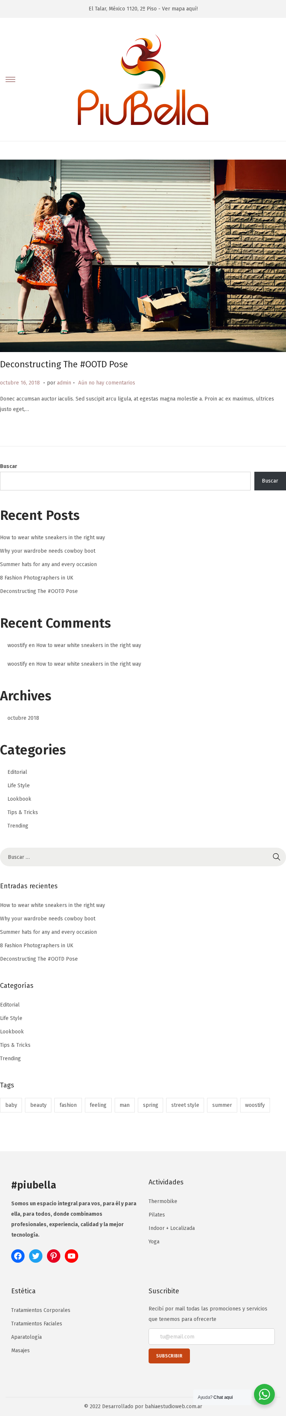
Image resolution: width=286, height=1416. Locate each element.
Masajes (20, 1350)
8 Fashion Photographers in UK (36, 578)
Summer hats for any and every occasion (48, 564)
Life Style (18, 785)
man (125, 1105)
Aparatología (26, 1337)
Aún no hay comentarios (106, 383)
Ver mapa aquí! (180, 9)
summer (222, 1105)
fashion (68, 1105)
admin (64, 383)
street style (185, 1105)
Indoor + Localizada (172, 1228)
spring (150, 1105)
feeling (98, 1105)
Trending (17, 826)
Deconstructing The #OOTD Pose (64, 364)
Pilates (157, 1215)
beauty (38, 1105)
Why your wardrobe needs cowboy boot (47, 551)
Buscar (8, 466)
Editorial (17, 772)
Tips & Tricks (22, 812)
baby (11, 1105)
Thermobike (163, 1201)
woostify (17, 645)
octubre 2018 (23, 718)
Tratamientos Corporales (40, 1310)
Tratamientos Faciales (36, 1324)
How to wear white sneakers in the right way (52, 537)
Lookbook (19, 799)
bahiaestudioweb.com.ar (173, 1406)
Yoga (154, 1241)
